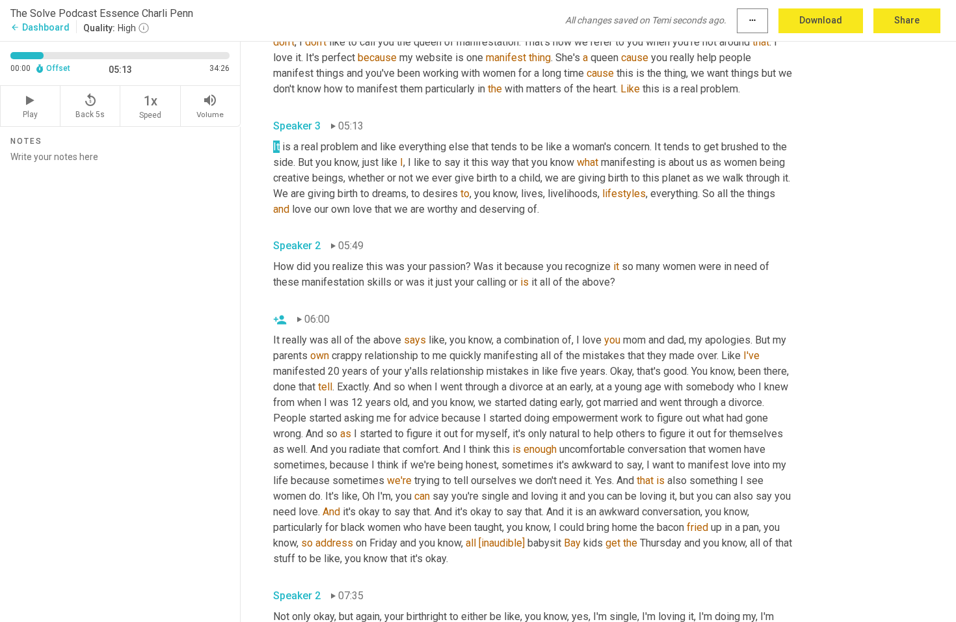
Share (907, 20)
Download (820, 20)
